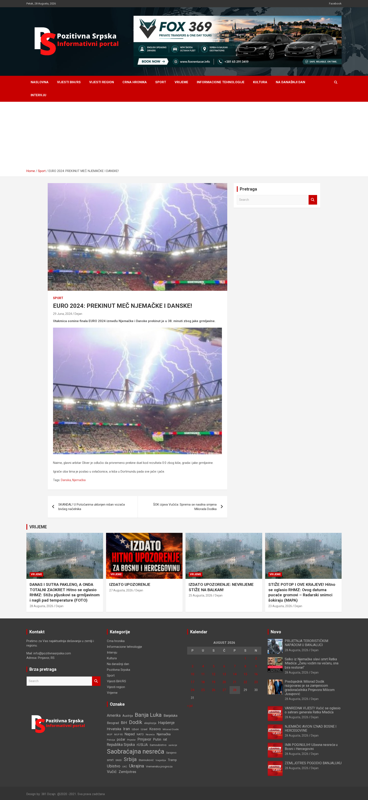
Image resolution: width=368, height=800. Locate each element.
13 (224, 674)
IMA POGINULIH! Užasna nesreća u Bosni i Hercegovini (311, 747)
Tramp (172, 760)
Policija (111, 739)
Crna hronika (134, 82)
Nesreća (150, 734)
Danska (66, 480)
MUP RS (118, 734)
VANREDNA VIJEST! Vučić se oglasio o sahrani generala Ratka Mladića (313, 710)
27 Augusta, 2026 (121, 590)
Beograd (113, 723)
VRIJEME (38, 526)
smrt (110, 760)
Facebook (335, 3)
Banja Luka (148, 715)
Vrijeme (181, 82)
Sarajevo (171, 752)
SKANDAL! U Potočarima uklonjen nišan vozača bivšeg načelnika (91, 507)
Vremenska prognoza (159, 766)
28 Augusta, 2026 (41, 606)
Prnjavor (144, 739)
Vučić (112, 771)
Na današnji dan (290, 82)
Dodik (135, 722)
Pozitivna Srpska (118, 670)
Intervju (38, 95)
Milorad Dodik (171, 729)
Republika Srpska (121, 745)
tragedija (161, 760)
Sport (160, 82)
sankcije (172, 745)
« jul (190, 706)
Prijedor (131, 739)
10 (192, 674)
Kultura (260, 82)
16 (256, 674)
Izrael (144, 729)
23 (256, 682)
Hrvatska (114, 729)
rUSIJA (142, 745)
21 (234, 682)
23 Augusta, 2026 (280, 606)
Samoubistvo (158, 745)
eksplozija (150, 723)
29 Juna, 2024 (62, 313)
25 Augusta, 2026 (200, 595)
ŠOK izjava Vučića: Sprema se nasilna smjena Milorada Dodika (185, 507)
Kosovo (155, 729)
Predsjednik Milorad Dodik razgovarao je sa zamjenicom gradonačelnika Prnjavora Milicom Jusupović (310, 688)
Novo (276, 631)
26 (213, 690)
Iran (126, 728)
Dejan (78, 313)
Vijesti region (101, 82)
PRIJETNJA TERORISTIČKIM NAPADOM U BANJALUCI (306, 643)
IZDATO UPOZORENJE (129, 584)
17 (192, 682)
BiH (124, 722)
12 (213, 674)
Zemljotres (127, 772)
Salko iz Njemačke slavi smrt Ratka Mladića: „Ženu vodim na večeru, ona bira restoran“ (311, 663)
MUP (109, 734)
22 (245, 682)
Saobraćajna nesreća (135, 751)
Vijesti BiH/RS (69, 82)
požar (121, 739)
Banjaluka (170, 716)
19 (213, 682)
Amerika (114, 715)
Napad (130, 734)
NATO (140, 734)
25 (203, 690)
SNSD (118, 760)
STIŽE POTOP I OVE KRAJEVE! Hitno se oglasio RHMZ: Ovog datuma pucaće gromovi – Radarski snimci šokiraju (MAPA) (301, 592)
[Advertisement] (184, 137)
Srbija (130, 759)
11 (203, 674)
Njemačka (79, 480)
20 (224, 682)
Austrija (127, 715)
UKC (124, 766)
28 (234, 690)
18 (203, 682)
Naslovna (40, 82)
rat (165, 739)
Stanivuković (146, 760)
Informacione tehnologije (220, 82)
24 (192, 690)
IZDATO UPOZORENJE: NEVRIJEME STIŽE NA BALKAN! (221, 587)
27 (224, 690)
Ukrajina (136, 765)
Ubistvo (113, 766)
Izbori (135, 729)
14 (234, 674)
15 (245, 674)
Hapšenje (166, 722)
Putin (157, 739)
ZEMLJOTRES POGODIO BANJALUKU (313, 763)
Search (313, 200)
